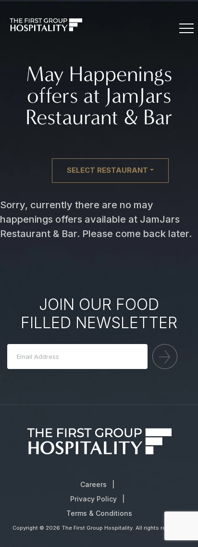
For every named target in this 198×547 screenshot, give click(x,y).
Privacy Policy (93, 499)
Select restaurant (107, 170)
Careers (93, 484)
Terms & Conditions (99, 513)
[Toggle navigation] (186, 29)
